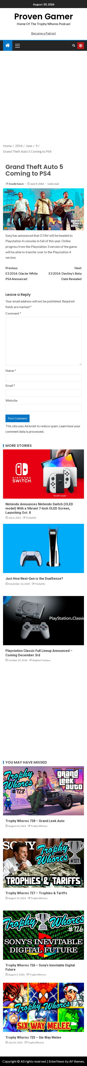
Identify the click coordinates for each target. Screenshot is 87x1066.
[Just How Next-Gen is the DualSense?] (43, 548)
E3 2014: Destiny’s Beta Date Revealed (65, 273)
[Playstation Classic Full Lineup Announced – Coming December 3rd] (43, 620)
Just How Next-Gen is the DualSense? (34, 578)
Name (10, 370)
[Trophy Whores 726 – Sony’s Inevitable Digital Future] (43, 935)
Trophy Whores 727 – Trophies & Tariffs (36, 893)
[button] (17, 46)
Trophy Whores (39, 825)
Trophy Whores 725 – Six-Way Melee (33, 1037)
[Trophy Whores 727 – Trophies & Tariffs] (43, 863)
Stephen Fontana (41, 660)
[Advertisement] (43, 97)
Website (11, 400)
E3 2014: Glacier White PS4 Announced (21, 273)
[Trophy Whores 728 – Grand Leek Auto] (43, 790)
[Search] (73, 45)
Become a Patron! (43, 33)
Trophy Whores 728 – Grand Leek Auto (35, 821)
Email (10, 385)
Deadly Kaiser (16, 183)
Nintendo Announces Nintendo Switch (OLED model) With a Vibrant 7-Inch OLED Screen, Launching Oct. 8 (39, 508)
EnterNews (56, 1061)
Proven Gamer (43, 16)
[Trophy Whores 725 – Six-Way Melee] (43, 1007)
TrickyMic (31, 517)
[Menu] (17, 46)
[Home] (7, 45)
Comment (13, 313)
